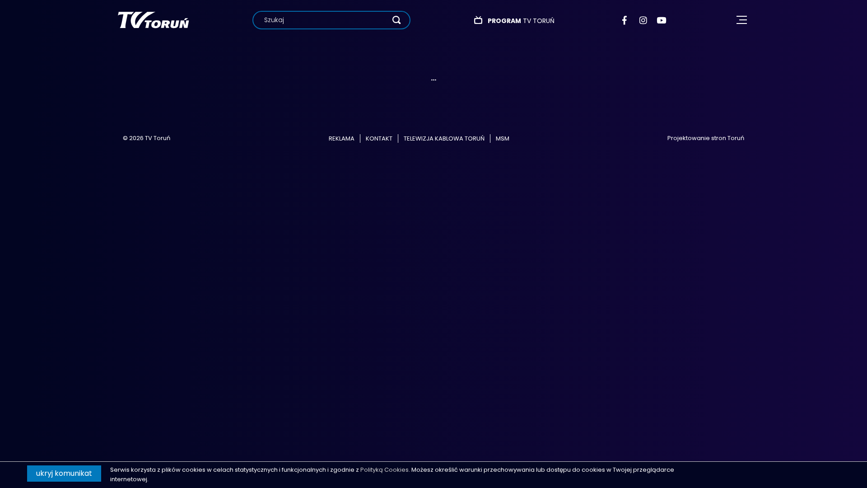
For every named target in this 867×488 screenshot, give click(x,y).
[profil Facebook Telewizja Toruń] (626, 20)
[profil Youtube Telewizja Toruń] (661, 20)
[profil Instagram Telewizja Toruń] (643, 20)
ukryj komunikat (64, 473)
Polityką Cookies (384, 469)
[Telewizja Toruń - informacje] (153, 19)
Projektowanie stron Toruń (705, 138)
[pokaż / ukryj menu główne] (742, 20)
